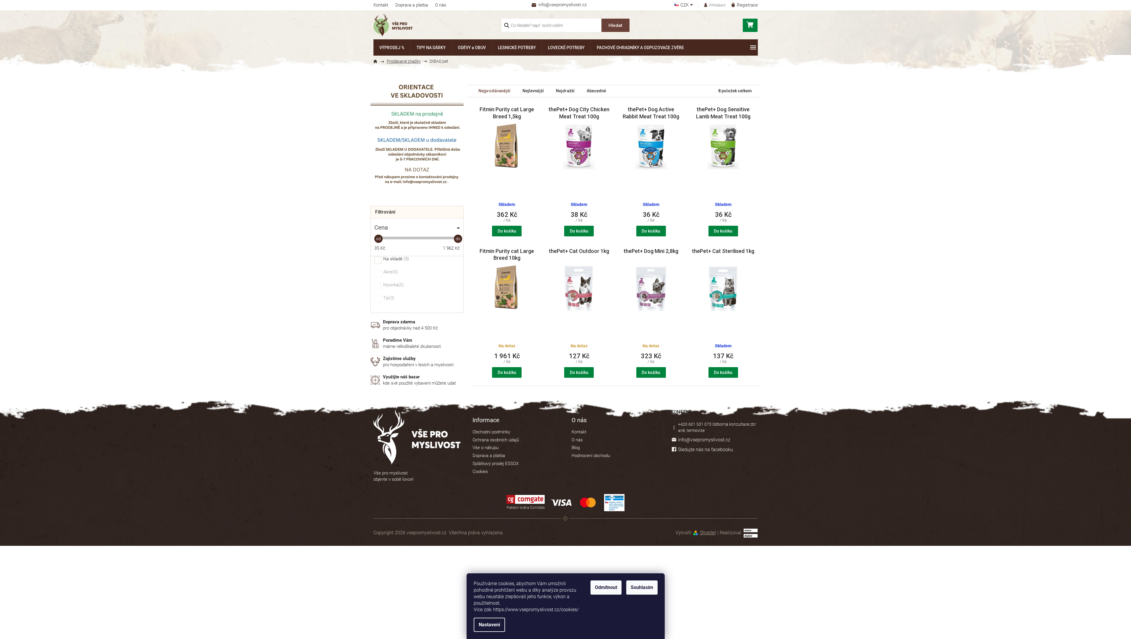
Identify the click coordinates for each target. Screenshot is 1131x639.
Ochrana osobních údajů (496, 440)
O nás (440, 5)
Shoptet (708, 532)
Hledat (615, 25)
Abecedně (596, 90)
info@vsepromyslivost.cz (704, 440)
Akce (390, 272)
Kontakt (380, 5)
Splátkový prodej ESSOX (496, 463)
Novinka (392, 285)
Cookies (480, 471)
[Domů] (377, 61)
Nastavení (489, 624)
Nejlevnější (533, 90)
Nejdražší (565, 90)
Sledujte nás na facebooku (705, 449)
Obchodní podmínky (491, 432)
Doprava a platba (411, 5)
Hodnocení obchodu (591, 455)
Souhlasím (642, 587)
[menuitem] (391, 47)
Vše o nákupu (486, 447)
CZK (685, 5)
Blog (576, 447)
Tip (388, 298)
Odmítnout (606, 587)
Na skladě (395, 259)
